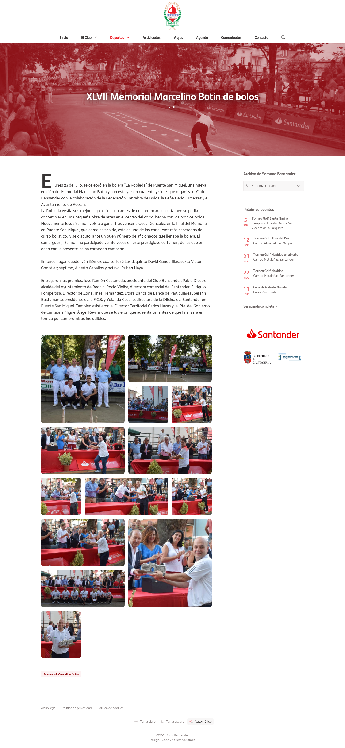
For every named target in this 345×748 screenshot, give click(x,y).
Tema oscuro (175, 722)
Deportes (117, 37)
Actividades (152, 37)
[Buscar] (283, 37)
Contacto (261, 37)
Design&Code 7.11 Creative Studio (173, 740)
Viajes (178, 37)
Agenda (202, 37)
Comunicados (231, 37)
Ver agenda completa (258, 306)
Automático (203, 722)
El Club (86, 37)
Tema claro (148, 722)
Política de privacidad (77, 708)
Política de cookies (110, 708)
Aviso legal (48, 708)
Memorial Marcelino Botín (61, 674)
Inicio (64, 37)
